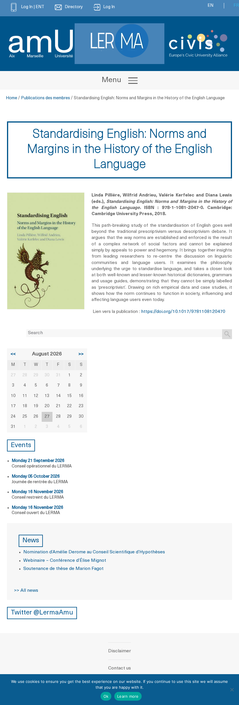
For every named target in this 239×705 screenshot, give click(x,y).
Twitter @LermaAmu (42, 613)
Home (11, 98)
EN (210, 5)
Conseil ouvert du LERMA (36, 513)
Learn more (128, 696)
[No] (232, 689)
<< (13, 354)
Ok (106, 696)
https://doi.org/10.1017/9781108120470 (183, 311)
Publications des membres (45, 98)
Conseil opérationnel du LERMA (42, 466)
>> (81, 354)
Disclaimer (119, 651)
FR (236, 5)
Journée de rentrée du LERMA (40, 482)
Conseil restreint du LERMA (38, 497)
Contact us (119, 668)
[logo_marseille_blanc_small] (41, 43)
